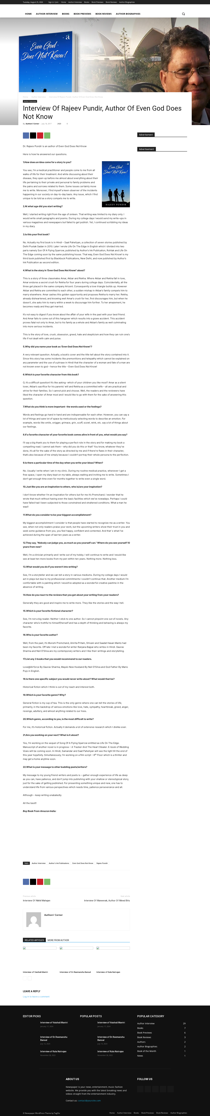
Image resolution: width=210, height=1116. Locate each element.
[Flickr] (155, 1089)
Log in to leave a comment (36, 996)
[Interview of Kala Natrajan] (113, 958)
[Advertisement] (162, 174)
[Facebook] (168, 2)
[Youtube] (185, 2)
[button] (183, 14)
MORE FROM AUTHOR (58, 940)
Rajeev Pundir (102, 863)
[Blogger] (140, 1089)
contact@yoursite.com (89, 1100)
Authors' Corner (32, 123)
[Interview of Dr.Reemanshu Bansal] (76, 958)
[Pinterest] (40, 135)
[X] (177, 2)
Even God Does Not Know (82, 863)
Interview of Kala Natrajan (108, 972)
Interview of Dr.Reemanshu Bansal (75, 972)
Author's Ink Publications (59, 863)
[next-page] (30, 978)
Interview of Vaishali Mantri (35, 972)
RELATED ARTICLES (34, 940)
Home (25, 97)
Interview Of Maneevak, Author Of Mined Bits (107, 900)
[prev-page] (25, 978)
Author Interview (39, 97)
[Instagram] (172, 2)
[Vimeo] (181, 2)
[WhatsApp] (47, 135)
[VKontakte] (171, 1089)
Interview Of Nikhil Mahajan (36, 900)
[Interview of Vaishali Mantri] (39, 958)
